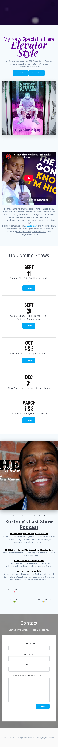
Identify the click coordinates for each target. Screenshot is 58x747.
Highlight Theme (47, 737)
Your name (29, 643)
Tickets (29, 288)
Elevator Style (31, 226)
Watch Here (20, 73)
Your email (29, 654)
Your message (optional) (29, 675)
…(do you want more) (29, 234)
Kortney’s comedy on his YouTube (31, 231)
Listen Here (37, 73)
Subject (29, 665)
